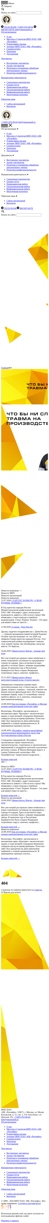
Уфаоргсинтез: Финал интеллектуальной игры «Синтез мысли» (20, 678)
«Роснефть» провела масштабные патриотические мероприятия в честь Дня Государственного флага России (21, 733)
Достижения (12, 54)
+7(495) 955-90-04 (25, 27)
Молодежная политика (17, 94)
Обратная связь (8, 99)
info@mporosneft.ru (23, 29)
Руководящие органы (16, 44)
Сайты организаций (16, 104)
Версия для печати (12, 892)
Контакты (11, 106)
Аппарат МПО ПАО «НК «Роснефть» (24, 46)
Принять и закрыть (10, 1220)
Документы (6, 58)
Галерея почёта (14, 49)
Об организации (8, 32)
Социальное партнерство (18, 82)
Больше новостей (9, 759)
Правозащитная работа (17, 87)
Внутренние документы (18, 63)
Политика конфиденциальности (21, 73)
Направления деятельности (13, 77)
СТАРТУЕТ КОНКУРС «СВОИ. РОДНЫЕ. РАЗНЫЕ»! (21, 601)
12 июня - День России (22, 627)
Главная (4, 368)
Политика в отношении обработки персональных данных (23, 69)
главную (38, 890)
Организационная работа (18, 89)
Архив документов (15, 65)
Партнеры (11, 51)
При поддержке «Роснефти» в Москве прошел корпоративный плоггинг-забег (24, 705)
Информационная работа (18, 92)
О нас (9, 37)
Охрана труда (13, 85)
